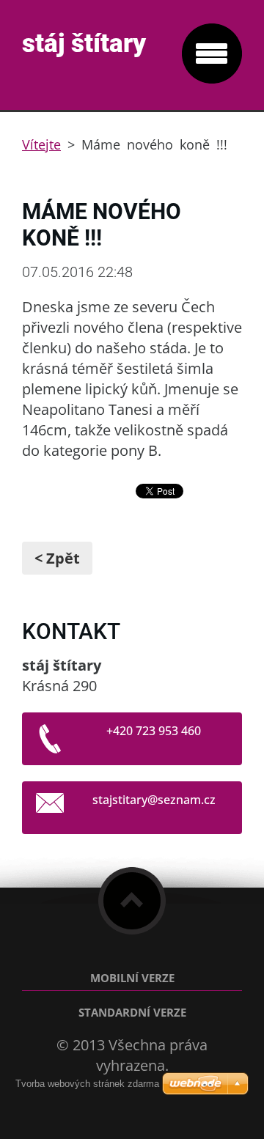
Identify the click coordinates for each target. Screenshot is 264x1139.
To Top (132, 901)
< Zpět (57, 558)
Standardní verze (132, 1012)
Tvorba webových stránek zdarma (87, 1083)
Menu (212, 53)
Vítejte (41, 144)
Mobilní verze (132, 978)
